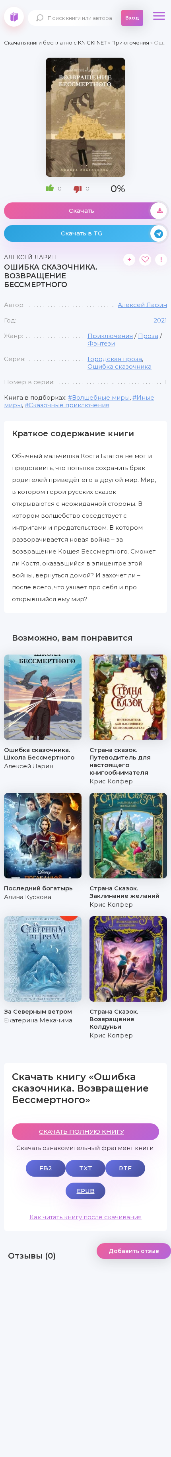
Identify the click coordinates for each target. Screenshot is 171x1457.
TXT (85, 1168)
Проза (148, 336)
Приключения (110, 336)
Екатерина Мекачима (38, 1020)
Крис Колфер (111, 781)
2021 (160, 320)
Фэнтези (101, 343)
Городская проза (114, 359)
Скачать (81, 210)
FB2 (45, 1168)
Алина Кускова (27, 897)
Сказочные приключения (69, 405)
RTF (125, 1168)
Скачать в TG (81, 233)
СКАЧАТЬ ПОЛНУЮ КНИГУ (81, 1131)
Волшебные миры (101, 397)
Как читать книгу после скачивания (85, 1217)
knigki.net (14, 17)
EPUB (86, 1191)
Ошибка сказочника (119, 366)
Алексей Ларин (142, 305)
